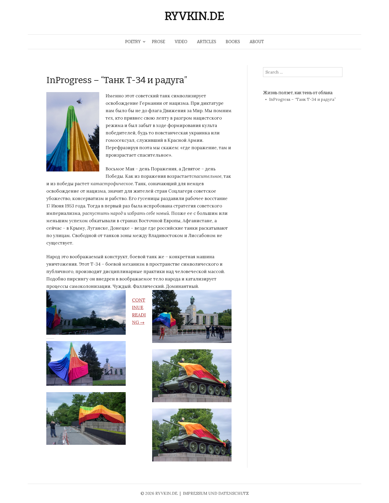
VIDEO (181, 41)
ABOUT (257, 41)
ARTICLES (206, 41)
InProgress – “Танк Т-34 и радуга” (116, 80)
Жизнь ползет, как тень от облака (298, 92)
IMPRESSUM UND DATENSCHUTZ (216, 493)
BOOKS (233, 41)
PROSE (158, 41)
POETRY (133, 41)
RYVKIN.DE (194, 16)
